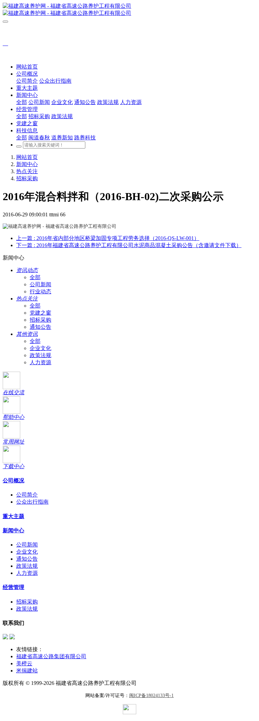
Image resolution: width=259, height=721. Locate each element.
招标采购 (27, 178)
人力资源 (40, 362)
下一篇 (128, 245)
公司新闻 (40, 284)
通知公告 (40, 327)
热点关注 (27, 171)
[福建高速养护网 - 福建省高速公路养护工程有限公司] (129, 10)
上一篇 (107, 238)
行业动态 (40, 291)
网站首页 (27, 67)
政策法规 (40, 355)
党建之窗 (40, 313)
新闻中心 (27, 164)
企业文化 (40, 348)
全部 (21, 102)
